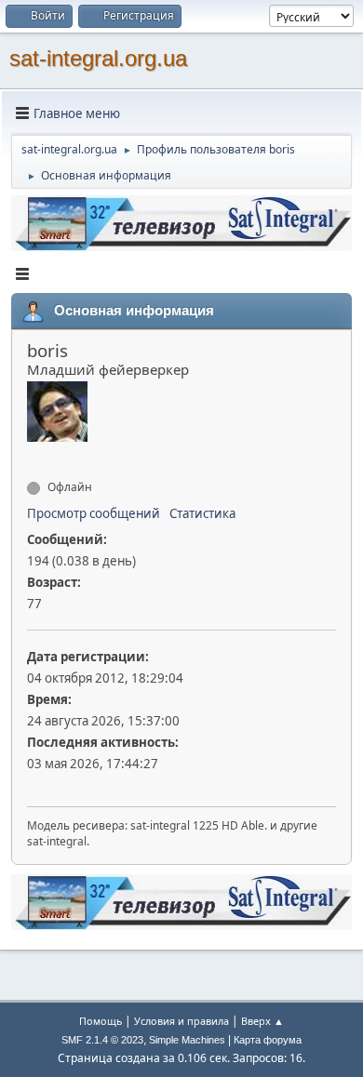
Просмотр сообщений (93, 513)
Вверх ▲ (262, 1021)
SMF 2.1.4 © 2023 (102, 1039)
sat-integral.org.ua (98, 58)
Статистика (202, 513)
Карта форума (268, 1039)
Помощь (100, 1021)
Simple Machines (187, 1039)
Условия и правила (181, 1021)
